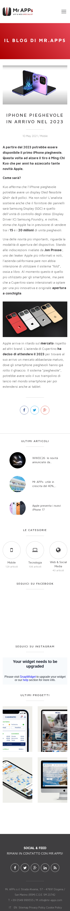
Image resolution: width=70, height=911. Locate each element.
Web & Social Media (58, 564)
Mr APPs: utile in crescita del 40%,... (44, 484)
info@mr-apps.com (50, 900)
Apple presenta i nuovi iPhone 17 (46, 507)
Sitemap (23, 907)
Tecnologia (35, 562)
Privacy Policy (37, 907)
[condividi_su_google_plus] (45, 410)
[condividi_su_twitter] (35, 410)
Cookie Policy (54, 907)
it (10, 907)
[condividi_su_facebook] (24, 410)
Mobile (44, 135)
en (15, 907)
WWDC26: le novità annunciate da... (45, 460)
